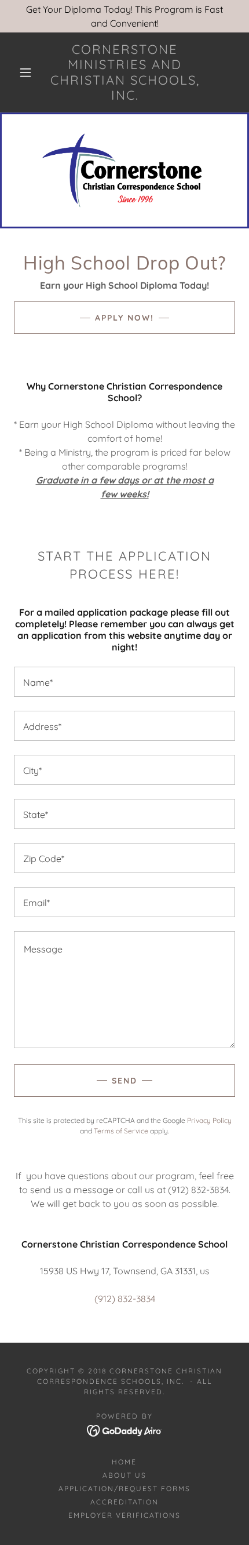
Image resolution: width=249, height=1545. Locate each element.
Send (124, 1080)
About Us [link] (124, 1475)
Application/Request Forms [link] (124, 1488)
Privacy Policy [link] (209, 1120)
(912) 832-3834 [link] (124, 1298)
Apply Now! (124, 317)
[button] (25, 72)
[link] (125, 72)
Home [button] (124, 1461)
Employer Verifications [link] (124, 1515)
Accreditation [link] (124, 1501)
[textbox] (124, 682)
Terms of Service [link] (121, 1130)
